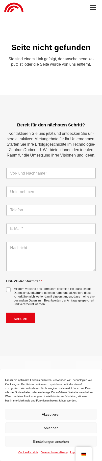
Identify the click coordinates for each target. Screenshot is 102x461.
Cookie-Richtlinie (28, 452)
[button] (93, 7)
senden (20, 319)
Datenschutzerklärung (54, 452)
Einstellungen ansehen (51, 441)
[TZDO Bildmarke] (14, 7)
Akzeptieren (51, 414)
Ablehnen (51, 428)
